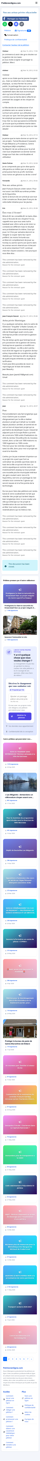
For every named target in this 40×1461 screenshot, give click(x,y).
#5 (22, 181)
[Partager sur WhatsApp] (4, 24)
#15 (21, 406)
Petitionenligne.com (11, 3)
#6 (22, 208)
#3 (22, 135)
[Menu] (36, 3)
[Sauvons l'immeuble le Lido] (20, 629)
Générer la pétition (21, 716)
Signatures (23, 30)
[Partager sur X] (10, 24)
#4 (22, 163)
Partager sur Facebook (17, 19)
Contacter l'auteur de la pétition (15, 45)
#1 (22, 51)
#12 (21, 316)
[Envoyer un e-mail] (16, 24)
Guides (6, 1391)
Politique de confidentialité (15, 39)
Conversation (12, 35)
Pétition (7, 30)
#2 (22, 70)
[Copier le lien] (21, 24)
